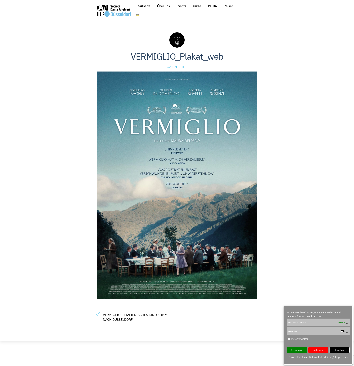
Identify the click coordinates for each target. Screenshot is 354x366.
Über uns (163, 6)
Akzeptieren (297, 349)
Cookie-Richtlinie (298, 357)
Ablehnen (318, 349)
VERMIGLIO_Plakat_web (177, 56)
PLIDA (212, 6)
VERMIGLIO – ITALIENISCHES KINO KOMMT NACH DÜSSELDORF (136, 317)
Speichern (339, 349)
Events (181, 6)
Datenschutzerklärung (321, 357)
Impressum (341, 357)
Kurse (197, 6)
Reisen (229, 6)
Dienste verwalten (298, 339)
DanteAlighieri (177, 66)
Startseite (143, 6)
